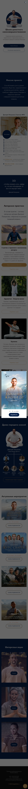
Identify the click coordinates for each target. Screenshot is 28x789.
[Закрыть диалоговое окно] (25, 2)
